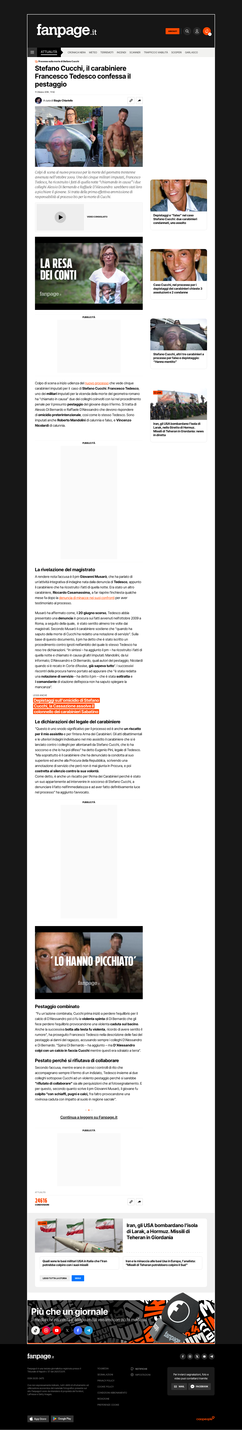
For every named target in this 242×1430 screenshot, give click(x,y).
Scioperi (176, 52)
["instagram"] (46, 1330)
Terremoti (106, 52)
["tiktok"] (35, 1330)
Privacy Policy (105, 1380)
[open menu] (32, 52)
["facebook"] (78, 1330)
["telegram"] (88, 1330)
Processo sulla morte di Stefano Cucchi (58, 61)
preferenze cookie (108, 1404)
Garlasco (191, 52)
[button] (139, 100)
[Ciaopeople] (205, 1419)
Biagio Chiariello (63, 100)
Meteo (93, 52)
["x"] (67, 1330)
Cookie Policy (105, 1386)
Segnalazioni (105, 1374)
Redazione (103, 1398)
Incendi (121, 52)
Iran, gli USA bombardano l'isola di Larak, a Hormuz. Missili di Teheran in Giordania (162, 1231)
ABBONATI (172, 31)
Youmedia (103, 1368)
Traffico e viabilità (156, 52)
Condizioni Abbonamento (112, 1392)
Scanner (135, 52)
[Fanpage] (40, 1356)
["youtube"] (56, 1330)
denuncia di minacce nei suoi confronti (87, 598)
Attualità (49, 52)
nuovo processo (97, 383)
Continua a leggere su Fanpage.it (88, 1117)
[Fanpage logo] (62, 31)
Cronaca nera (77, 52)
